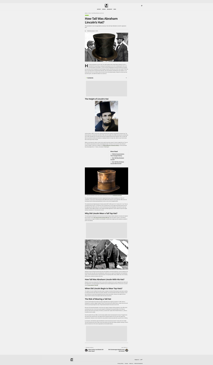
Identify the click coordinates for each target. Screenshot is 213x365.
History (86, 15)
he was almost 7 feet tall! (93, 285)
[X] (140, 359)
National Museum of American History (111, 145)
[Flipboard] (142, 359)
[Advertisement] (106, 88)
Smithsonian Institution (117, 195)
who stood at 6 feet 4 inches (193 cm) (101, 217)
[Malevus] (106, 5)
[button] (141, 5)
